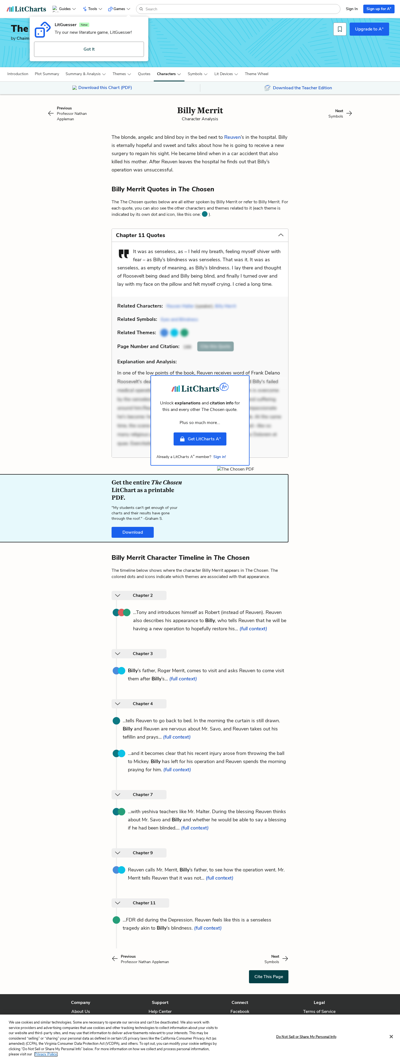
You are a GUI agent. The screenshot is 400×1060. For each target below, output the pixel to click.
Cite (215, 346)
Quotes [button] (144, 73)
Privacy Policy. (46, 1054)
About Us (80, 1012)
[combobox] (242, 9)
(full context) (253, 628)
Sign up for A (379, 8)
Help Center (160, 1012)
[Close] (391, 1037)
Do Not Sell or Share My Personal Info (306, 1036)
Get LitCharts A (204, 438)
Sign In (352, 8)
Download (132, 532)
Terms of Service (319, 1012)
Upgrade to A (369, 29)
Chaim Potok (29, 38)
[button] (17, 74)
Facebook (239, 1012)
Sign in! (219, 456)
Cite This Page (268, 977)
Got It (89, 49)
